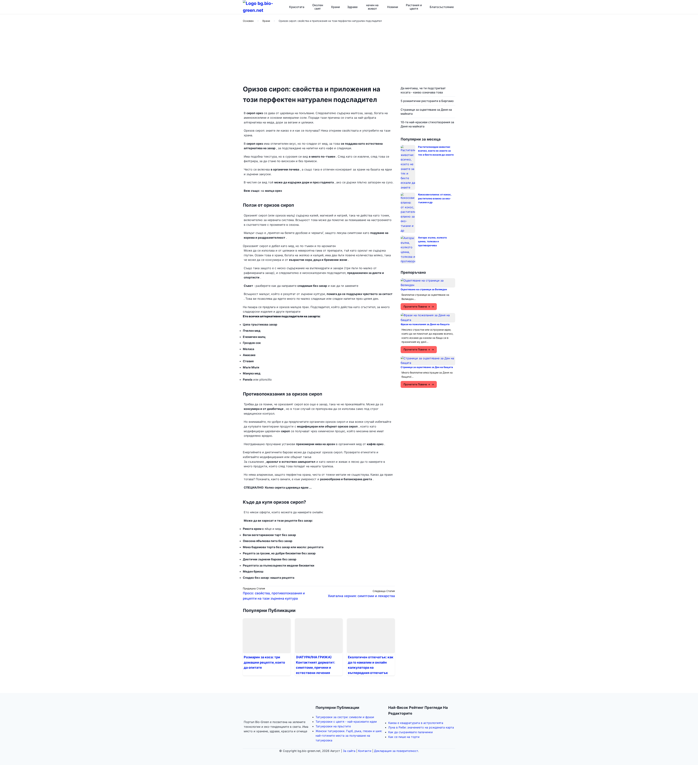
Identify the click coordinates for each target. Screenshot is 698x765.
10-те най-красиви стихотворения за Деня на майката (427, 124)
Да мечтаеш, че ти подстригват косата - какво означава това (423, 90)
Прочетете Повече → (417, 306)
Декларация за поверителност (396, 751)
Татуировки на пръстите (333, 726)
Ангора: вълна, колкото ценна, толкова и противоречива (432, 241)
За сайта (349, 751)
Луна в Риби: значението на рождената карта (421, 727)
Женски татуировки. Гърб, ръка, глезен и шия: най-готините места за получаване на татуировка (349, 735)
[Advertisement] (349, 54)
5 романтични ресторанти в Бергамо (427, 101)
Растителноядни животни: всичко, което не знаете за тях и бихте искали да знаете (436, 150)
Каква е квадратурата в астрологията (415, 723)
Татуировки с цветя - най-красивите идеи (346, 721)
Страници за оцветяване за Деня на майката (426, 111)
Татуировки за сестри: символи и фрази (345, 717)
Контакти (364, 751)
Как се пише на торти (404, 737)
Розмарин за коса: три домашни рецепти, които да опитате (264, 662)
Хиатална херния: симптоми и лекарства (361, 596)
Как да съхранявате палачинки (410, 732)
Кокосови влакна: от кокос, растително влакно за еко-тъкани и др (435, 198)
